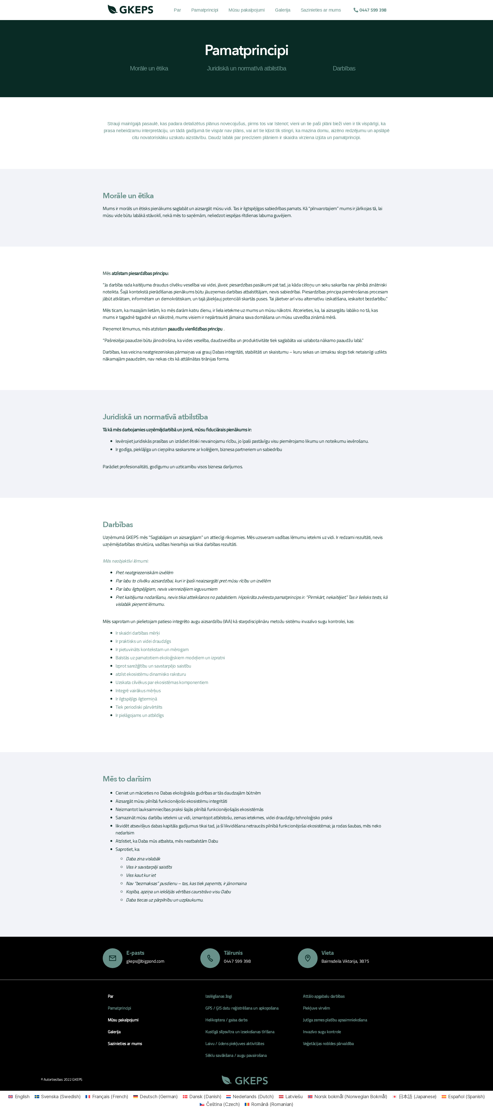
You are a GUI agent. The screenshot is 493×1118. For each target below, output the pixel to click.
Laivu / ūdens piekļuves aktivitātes (234, 1043)
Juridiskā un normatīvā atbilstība (246, 68)
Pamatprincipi (205, 10)
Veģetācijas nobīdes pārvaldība (328, 1043)
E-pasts (135, 952)
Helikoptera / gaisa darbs (226, 1020)
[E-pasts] (112, 958)
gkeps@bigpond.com (145, 961)
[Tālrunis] (210, 958)
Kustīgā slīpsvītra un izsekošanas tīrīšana (239, 1032)
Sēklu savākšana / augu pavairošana (236, 1055)
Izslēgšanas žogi (218, 996)
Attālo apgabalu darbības (324, 996)
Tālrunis (233, 952)
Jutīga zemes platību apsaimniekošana (335, 1020)
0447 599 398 (237, 961)
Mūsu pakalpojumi (247, 10)
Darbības (344, 68)
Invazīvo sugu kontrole (322, 1032)
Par (177, 10)
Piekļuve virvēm (316, 1008)
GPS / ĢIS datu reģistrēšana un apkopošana (242, 1008)
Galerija (282, 10)
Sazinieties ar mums (321, 10)
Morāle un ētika (149, 68)
